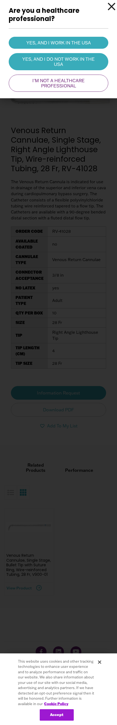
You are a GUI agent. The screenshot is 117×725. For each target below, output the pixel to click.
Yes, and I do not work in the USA (58, 61)
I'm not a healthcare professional (58, 83)
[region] (58, 689)
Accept (56, 714)
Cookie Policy (56, 704)
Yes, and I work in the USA (58, 42)
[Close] (111, 6)
